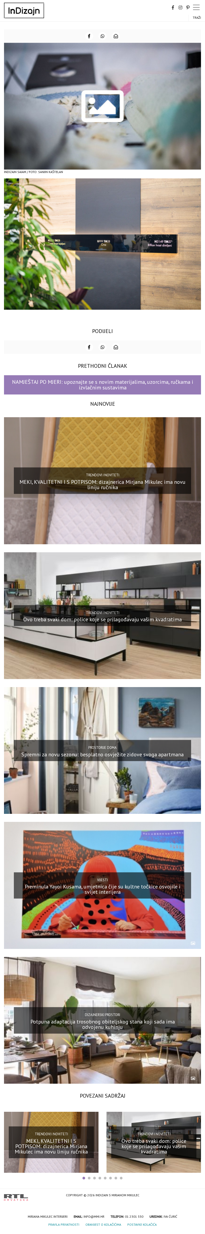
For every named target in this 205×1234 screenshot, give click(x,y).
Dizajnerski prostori (102, 1015)
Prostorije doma (102, 747)
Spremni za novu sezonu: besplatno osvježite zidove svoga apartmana (102, 754)
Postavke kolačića (142, 1224)
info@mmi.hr (94, 1216)
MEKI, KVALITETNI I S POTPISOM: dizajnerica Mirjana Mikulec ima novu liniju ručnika (102, 484)
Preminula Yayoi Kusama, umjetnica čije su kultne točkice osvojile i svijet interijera (102, 889)
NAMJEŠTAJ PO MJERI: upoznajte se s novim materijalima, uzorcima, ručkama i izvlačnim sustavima (102, 384)
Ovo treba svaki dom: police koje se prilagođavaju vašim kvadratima (102, 619)
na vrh (195, 1196)
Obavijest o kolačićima (103, 1224)
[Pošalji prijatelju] (116, 36)
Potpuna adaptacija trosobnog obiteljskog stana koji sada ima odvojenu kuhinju (102, 1024)
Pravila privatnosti (63, 1224)
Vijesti (102, 879)
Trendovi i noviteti (102, 475)
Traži (197, 18)
